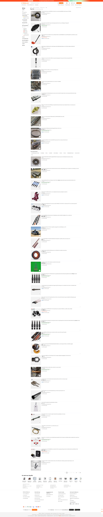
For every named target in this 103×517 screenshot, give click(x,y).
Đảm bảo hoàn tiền (37, 495)
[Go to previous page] (65, 472)
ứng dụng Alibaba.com (65, 509)
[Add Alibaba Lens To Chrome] (34, 510)
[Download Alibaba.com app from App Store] (71, 510)
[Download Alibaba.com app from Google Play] (77, 510)
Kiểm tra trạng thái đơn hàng (73, 496)
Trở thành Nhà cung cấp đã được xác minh (74, 498)
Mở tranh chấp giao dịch (61, 496)
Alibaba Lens (26, 509)
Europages (63, 513)
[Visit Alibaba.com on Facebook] (70, 503)
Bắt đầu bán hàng (72, 495)
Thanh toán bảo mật (37, 493)
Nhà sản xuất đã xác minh (49, 494)
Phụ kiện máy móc (42, 7)
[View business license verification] (58, 515)
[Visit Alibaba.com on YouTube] (76, 503)
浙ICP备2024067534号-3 (72, 515)
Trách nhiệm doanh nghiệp (26, 496)
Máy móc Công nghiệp (36, 7)
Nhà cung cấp (45, 14)
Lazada (51, 513)
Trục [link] (46, 7)
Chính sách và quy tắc (37, 501)
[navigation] (26, 240)
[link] (102, 509)
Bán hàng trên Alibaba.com (73, 493)
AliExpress (40, 513)
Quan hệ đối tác (72, 500)
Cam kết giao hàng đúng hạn (38, 496)
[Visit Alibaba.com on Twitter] (73, 503)
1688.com (43, 513)
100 (76, 472)
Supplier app (52, 509)
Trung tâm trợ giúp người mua (62, 493)
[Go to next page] (78, 472)
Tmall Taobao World (47, 513)
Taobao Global (55, 513)
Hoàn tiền (59, 498)
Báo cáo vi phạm (60, 501)
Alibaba (31, 7)
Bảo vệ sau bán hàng (37, 498)
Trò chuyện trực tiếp (60, 495)
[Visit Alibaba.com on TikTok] (78, 503)
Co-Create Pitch (25, 495)
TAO (57, 513)
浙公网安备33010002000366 (64, 515)
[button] (58, 3)
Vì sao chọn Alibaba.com (26, 493)
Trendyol (60, 513)
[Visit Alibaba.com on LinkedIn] (72, 503)
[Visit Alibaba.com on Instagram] (75, 503)
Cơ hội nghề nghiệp (25, 498)
